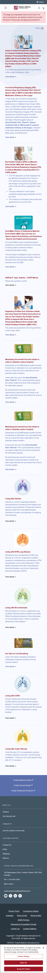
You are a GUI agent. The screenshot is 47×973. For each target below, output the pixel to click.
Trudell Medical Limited (22, 780)
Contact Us (7, 845)
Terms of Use (22, 915)
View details (9, 76)
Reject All (23, 963)
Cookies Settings (29, 928)
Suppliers (9, 915)
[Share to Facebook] (20, 896)
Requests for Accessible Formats (23, 924)
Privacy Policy (14, 911)
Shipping (6, 853)
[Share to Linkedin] (15, 896)
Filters (37, 28)
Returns (6, 858)
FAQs (5, 849)
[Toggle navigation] (6, 8)
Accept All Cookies (23, 969)
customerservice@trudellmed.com (17, 891)
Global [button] (41, 2)
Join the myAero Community (13, 830)
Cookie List (15, 928)
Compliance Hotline (30, 911)
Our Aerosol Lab (9, 816)
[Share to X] (10, 896)
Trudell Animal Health (22, 785)
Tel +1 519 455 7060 (12, 879)
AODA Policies (23, 920)
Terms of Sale (35, 915)
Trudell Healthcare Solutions (22, 790)
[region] (23, 958)
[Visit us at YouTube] (5, 896)
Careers (6, 811)
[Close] (45, 13)
